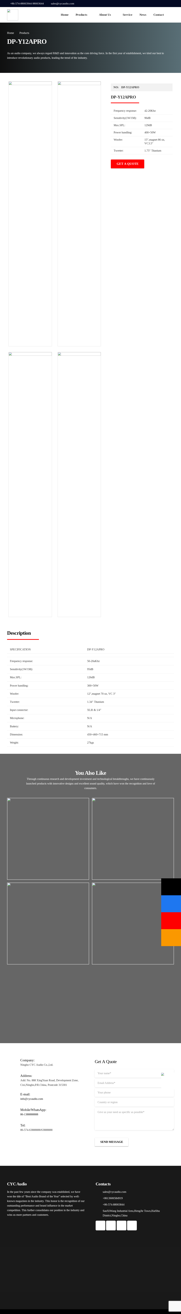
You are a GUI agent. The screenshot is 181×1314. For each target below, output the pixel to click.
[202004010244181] (79, 213)
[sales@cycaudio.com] (99, 1192)
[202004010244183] (79, 484)
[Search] (171, 15)
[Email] (171, 886)
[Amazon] (171, 937)
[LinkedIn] (171, 3)
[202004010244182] (30, 484)
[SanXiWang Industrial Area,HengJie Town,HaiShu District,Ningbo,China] (99, 1213)
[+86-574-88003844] (99, 1204)
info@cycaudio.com (31, 1098)
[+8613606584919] (99, 1198)
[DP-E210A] (48, 923)
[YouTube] (160, 3)
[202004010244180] (30, 213)
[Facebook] (155, 3)
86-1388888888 (29, 1114)
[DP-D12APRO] (133, 923)
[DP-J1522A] (48, 839)
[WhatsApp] (166, 3)
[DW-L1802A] (133, 839)
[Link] (12, 14)
